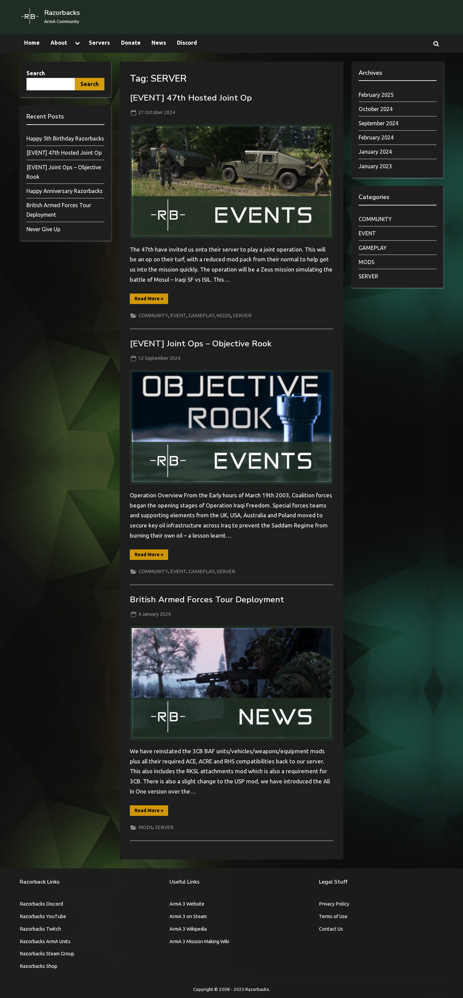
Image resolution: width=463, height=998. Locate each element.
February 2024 (376, 137)
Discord (187, 43)
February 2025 (376, 95)
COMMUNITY (153, 315)
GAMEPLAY (201, 315)
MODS (224, 315)
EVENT (178, 315)
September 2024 (378, 123)
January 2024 (375, 152)
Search (35, 73)
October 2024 (375, 109)
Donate (131, 43)
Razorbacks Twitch (40, 929)
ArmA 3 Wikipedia (188, 929)
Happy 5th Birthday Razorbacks (65, 138)
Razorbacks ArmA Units (45, 941)
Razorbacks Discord (41, 904)
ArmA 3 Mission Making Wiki (199, 941)
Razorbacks (62, 12)
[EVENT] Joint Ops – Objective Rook (200, 343)
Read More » (151, 300)
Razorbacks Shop (38, 966)
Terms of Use (333, 916)
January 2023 (375, 166)
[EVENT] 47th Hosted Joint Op (191, 98)
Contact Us (331, 929)
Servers (99, 43)
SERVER (242, 315)
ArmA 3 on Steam (188, 916)
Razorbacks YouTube (43, 916)
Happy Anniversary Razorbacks (64, 191)
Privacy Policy (334, 904)
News (159, 43)
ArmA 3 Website (186, 904)
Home (32, 43)
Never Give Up (43, 229)
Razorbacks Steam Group (47, 953)
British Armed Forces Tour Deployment (207, 599)
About (59, 43)
